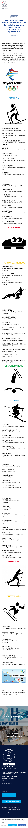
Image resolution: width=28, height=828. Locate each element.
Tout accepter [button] (12, 825)
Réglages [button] (3, 825)
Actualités (14, 16)
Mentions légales (6, 812)
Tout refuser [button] (22, 825)
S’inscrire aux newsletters (12, 801)
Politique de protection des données (11, 809)
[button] (25, 5)
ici (15, 694)
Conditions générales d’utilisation (10, 807)
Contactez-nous (9, 795)
